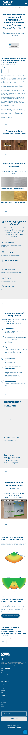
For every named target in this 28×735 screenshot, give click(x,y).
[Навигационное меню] (26, 3)
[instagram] (2, 659)
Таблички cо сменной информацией (14, 8)
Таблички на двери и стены (19, 7)
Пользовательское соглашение (14, 727)
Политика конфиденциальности (14, 725)
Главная (3, 7)
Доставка (3, 690)
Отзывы (3, 700)
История (3, 698)
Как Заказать (5, 681)
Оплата (2, 686)
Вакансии (3, 704)
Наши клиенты (4, 702)
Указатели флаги (4, 672)
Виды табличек (9, 7)
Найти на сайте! (14, 718)
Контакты (3, 706)
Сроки (2, 688)
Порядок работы (4, 684)
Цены (2, 692)
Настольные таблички (5, 674)
